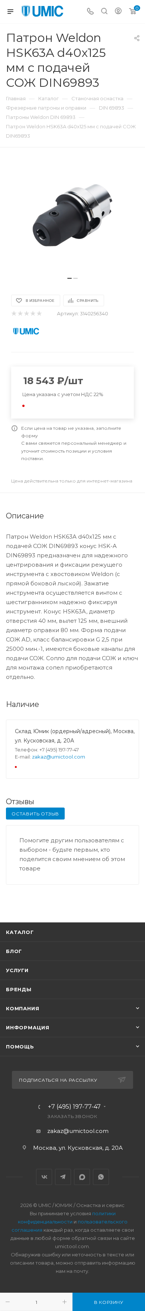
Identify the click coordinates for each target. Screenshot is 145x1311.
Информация (27, 1027)
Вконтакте (44, 1177)
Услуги (17, 970)
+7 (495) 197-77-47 (74, 1107)
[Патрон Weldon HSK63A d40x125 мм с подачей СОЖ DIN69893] (72, 216)
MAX (82, 1177)
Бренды (19, 989)
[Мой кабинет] (118, 11)
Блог (14, 951)
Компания (22, 1008)
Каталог (20, 932)
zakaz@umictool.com (58, 757)
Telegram (63, 1177)
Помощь (20, 1047)
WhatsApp (101, 1177)
